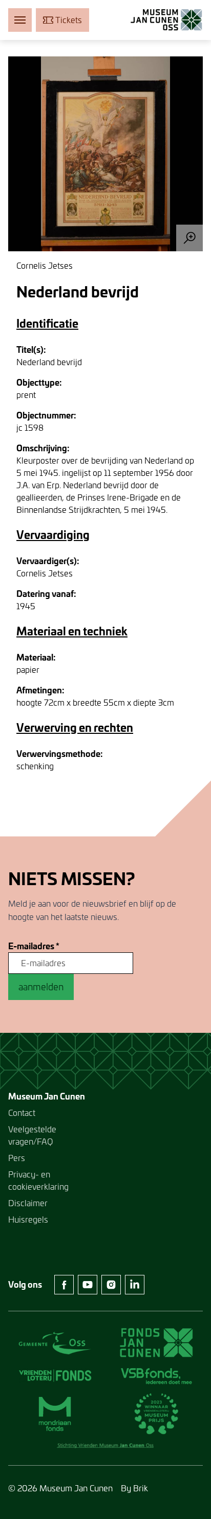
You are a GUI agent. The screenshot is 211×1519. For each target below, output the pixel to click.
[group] (105, 153)
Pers (16, 1157)
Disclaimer (28, 1202)
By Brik (134, 1488)
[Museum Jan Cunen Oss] (166, 20)
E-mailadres (33, 946)
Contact (21, 1112)
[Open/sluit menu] (20, 20)
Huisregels (28, 1219)
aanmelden (41, 987)
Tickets (68, 19)
